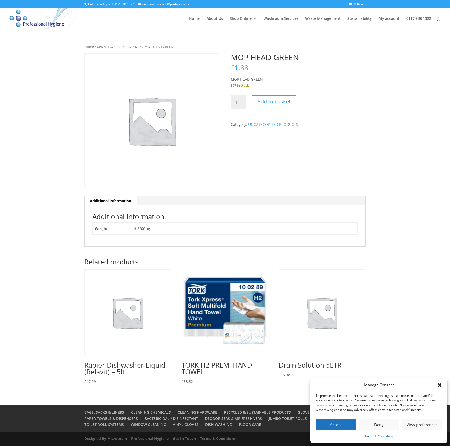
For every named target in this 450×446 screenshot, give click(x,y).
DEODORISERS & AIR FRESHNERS (233, 418)
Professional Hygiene (150, 438)
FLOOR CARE (250, 424)
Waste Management (323, 19)
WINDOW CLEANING (148, 424)
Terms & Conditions (379, 436)
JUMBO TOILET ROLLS (288, 418)
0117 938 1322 (418, 19)
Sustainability (359, 19)
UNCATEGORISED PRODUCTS (119, 46)
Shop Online (241, 19)
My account (389, 19)
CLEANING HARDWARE (197, 412)
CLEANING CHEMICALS (151, 412)
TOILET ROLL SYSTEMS (104, 424)
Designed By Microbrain (105, 438)
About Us (215, 19)
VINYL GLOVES (185, 424)
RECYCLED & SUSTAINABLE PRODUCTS (257, 412)
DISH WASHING (218, 424)
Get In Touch (184, 438)
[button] (439, 385)
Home (194, 19)
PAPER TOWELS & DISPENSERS (111, 418)
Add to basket (274, 101)
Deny (379, 424)
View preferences (422, 424)
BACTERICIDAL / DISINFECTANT (171, 418)
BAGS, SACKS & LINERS (104, 412)
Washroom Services (281, 19)
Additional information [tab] (110, 200)
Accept (336, 424)
